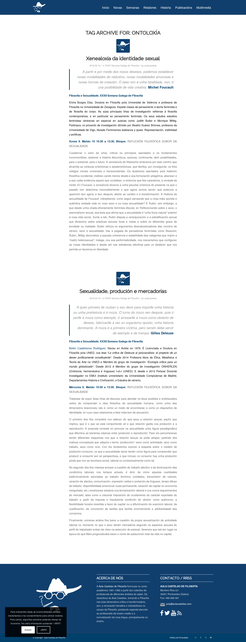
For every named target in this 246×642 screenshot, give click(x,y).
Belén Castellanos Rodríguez (87, 348)
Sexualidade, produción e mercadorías (123, 291)
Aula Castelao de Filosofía (113, 586)
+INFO (43, 629)
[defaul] (123, 46)
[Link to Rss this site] (195, 637)
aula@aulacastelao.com (178, 603)
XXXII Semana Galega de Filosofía (122, 65)
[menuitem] (105, 7)
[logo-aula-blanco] (39, 7)
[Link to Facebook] (200, 637)
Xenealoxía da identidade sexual (123, 58)
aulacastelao (150, 65)
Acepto (28, 629)
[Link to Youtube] (210, 637)
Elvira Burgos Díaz (81, 102)
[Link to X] (205, 637)
